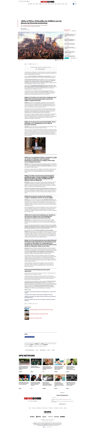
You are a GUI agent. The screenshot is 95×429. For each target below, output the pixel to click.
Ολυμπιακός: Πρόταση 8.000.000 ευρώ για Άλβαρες (35, 367)
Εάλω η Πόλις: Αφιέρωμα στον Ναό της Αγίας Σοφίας (39, 313)
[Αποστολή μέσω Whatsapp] (32, 64)
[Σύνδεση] (73, 4)
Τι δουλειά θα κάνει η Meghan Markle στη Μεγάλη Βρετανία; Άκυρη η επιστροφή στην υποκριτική (35, 384)
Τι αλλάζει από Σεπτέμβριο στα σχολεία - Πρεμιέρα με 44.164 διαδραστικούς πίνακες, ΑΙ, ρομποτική (23, 368)
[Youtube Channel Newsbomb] (27, 1)
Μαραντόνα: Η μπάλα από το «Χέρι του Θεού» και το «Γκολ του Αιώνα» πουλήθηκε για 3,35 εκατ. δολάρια (70, 384)
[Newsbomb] (33, 398)
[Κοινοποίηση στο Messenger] (30, 64)
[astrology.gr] (50, 416)
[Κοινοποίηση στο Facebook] (27, 64)
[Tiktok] (25, 1)
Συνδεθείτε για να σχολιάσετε (29, 336)
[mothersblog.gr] (56, 416)
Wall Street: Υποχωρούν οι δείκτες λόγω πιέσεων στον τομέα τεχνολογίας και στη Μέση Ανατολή (69, 56)
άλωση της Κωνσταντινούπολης (31, 79)
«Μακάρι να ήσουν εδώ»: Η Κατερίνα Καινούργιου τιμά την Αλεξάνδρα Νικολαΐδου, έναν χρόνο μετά (47, 368)
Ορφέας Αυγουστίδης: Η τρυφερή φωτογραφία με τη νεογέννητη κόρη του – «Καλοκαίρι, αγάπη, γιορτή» (70, 368)
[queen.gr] (44, 416)
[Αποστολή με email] (37, 64)
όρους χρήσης (65, 399)
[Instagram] (24, 1)
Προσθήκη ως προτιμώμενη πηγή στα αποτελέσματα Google (41, 69)
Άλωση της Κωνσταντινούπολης (28, 25)
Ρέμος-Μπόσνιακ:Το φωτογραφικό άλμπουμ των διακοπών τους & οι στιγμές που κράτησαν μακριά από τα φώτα (59, 384)
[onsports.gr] (38, 416)
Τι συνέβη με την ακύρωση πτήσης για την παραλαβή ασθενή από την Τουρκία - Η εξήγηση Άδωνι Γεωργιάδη (69, 52)
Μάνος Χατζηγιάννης (24, 28)
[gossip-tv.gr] (32, 416)
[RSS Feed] (29, 1)
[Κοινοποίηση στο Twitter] (28, 64)
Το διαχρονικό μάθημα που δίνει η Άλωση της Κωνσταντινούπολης (41, 309)
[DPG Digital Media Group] (47, 412)
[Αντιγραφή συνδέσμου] (60, 60)
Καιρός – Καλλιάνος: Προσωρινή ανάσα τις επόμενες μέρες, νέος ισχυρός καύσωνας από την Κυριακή (47, 384)
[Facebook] (19, 1)
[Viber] (22, 1)
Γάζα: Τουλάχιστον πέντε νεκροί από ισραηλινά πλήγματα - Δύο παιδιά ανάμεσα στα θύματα (70, 48)
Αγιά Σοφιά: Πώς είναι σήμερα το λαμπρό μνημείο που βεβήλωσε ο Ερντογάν (39, 294)
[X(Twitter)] (21, 1)
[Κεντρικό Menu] (76, 4)
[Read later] (63, 60)
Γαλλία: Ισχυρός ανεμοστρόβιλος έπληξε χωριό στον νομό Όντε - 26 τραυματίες (69, 44)
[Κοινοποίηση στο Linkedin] (33, 64)
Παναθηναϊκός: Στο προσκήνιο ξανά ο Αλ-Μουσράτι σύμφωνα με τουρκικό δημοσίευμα (24, 383)
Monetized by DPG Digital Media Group (50, 419)
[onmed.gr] (62, 416)
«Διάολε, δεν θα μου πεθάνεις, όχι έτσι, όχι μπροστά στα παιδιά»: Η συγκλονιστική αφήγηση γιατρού (59, 368)
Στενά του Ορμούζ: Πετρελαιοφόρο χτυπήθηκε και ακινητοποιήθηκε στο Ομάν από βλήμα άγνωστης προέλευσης (69, 40)
